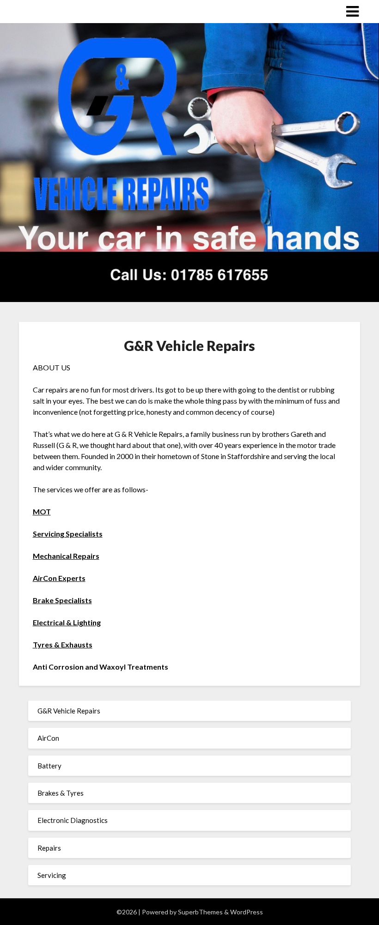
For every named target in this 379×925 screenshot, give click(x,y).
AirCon (48, 738)
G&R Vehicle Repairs (68, 711)
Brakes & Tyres (60, 793)
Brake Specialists (62, 600)
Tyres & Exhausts (62, 644)
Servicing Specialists (68, 533)
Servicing (51, 875)
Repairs (49, 848)
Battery (49, 766)
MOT (42, 511)
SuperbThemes (200, 912)
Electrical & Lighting (67, 622)
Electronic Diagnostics (72, 820)
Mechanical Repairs (66, 555)
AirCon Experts (59, 578)
